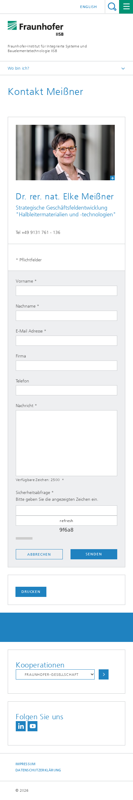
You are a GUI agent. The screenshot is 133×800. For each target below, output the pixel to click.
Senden (94, 554)
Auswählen (104, 674)
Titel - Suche (112, 6)
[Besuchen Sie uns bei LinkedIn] (21, 726)
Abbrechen (39, 554)
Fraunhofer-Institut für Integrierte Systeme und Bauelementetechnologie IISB (47, 48)
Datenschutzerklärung (38, 770)
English (88, 7)
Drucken (31, 592)
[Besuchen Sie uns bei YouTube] (32, 726)
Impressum (25, 764)
